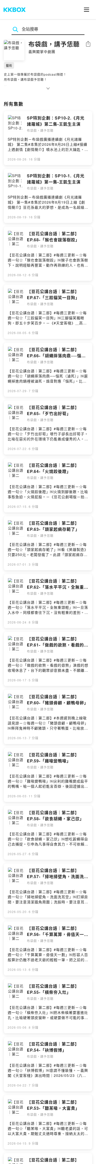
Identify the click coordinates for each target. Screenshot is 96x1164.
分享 (88, 44)
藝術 (9, 65)
